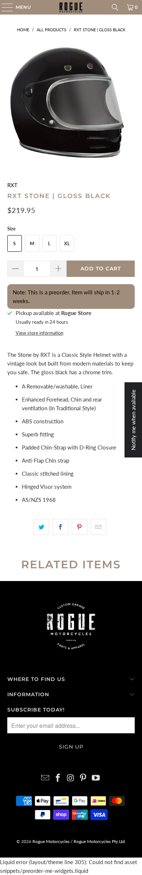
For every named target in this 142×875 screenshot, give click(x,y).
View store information (39, 333)
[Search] (115, 7)
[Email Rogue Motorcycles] (45, 778)
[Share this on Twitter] (41, 527)
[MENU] (4, 7)
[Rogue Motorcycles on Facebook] (57, 778)
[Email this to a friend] (98, 527)
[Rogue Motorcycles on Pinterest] (83, 778)
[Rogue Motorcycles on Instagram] (70, 778)
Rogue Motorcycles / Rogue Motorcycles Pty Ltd (78, 841)
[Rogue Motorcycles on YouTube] (96, 778)
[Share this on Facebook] (60, 527)
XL (67, 243)
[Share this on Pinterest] (79, 527)
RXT (12, 185)
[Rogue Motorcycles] (71, 7)
